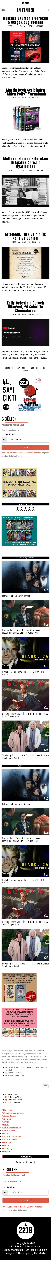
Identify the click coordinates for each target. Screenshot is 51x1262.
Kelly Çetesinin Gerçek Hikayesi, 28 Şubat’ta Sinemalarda (25, 307)
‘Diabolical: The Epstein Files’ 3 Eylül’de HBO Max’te (23, 673)
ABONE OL (27, 447)
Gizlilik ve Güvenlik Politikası (29, 453)
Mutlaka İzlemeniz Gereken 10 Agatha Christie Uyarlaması (25, 162)
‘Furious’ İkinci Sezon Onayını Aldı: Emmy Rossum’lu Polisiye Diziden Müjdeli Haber (21, 631)
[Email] (34, 1162)
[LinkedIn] (27, 1162)
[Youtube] (31, 1162)
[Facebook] (24, 1162)
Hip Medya (40, 1253)
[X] (20, 1162)
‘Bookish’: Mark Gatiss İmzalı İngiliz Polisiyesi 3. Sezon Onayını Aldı (25, 715)
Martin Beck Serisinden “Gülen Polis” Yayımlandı (25, 92)
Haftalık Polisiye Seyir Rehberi (16, 595)
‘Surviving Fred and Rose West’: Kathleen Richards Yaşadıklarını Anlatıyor (25, 756)
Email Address (8, 434)
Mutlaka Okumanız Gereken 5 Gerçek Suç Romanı (25, 20)
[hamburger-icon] (46, 1086)
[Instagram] (16, 1162)
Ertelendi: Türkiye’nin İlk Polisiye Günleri (25, 236)
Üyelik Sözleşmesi (9, 453)
